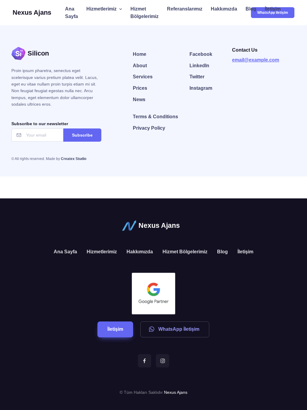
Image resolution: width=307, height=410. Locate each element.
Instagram (200, 88)
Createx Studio (73, 159)
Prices (140, 88)
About (140, 65)
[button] (115, 329)
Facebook (200, 54)
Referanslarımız (184, 8)
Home (139, 54)
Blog (251, 8)
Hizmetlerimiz (101, 8)
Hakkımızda (224, 8)
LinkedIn (199, 65)
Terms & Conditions (155, 116)
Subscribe (82, 135)
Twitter (196, 76)
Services (143, 76)
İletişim (273, 8)
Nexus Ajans (32, 12)
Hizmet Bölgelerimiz (144, 12)
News (139, 99)
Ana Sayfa (71, 12)
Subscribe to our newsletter (39, 123)
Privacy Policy (149, 128)
